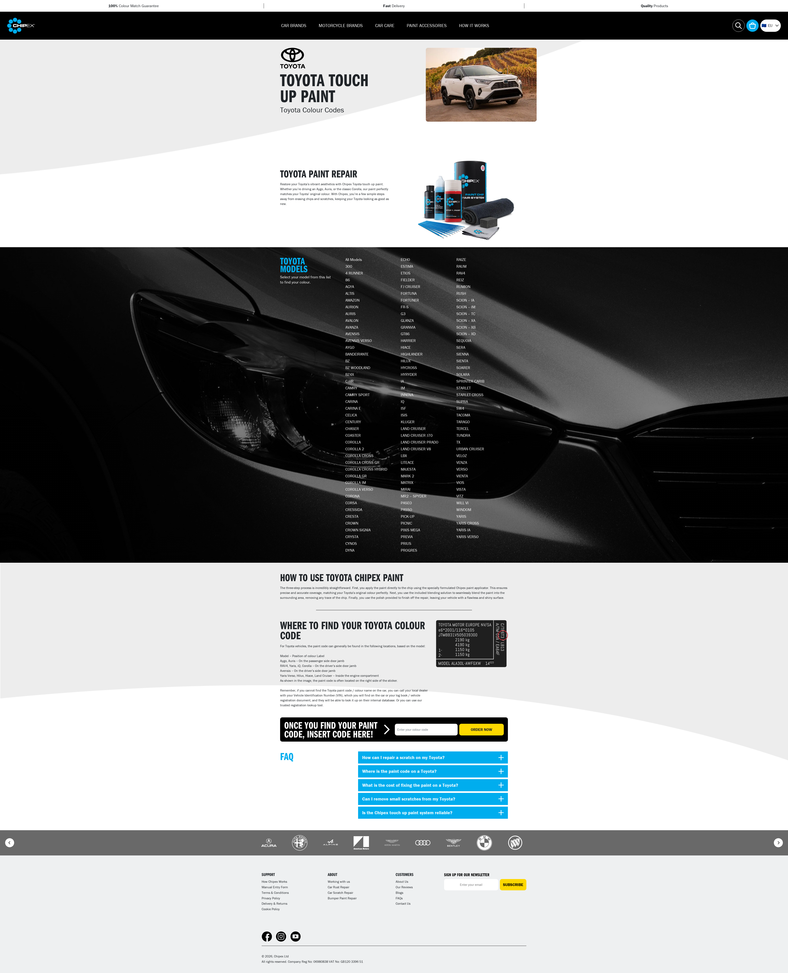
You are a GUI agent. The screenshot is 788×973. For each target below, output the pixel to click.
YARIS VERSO (467, 536)
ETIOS (405, 273)
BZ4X (349, 374)
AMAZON (352, 300)
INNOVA (407, 394)
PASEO (406, 502)
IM (403, 387)
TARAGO (463, 421)
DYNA (349, 550)
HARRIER (408, 340)
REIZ (460, 279)
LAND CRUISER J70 (417, 435)
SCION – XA (465, 320)
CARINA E (353, 408)
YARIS (461, 516)
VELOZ (461, 455)
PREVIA (407, 536)
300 (348, 266)
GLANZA (407, 320)
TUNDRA (463, 435)
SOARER (463, 367)
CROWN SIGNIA (358, 529)
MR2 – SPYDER (413, 496)
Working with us (339, 881)
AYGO (349, 347)
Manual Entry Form (275, 887)
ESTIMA (407, 266)
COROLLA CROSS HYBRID (366, 469)
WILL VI (462, 502)
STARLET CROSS (469, 394)
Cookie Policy (271, 909)
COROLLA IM (355, 482)
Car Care (384, 25)
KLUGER (408, 421)
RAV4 (460, 273)
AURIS (350, 313)
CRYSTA (351, 536)
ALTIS (349, 293)
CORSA (351, 502)
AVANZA (351, 327)
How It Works (474, 25)
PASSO (406, 509)
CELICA (351, 415)
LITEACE (407, 462)
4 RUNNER (354, 273)
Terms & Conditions (275, 893)
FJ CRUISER (410, 286)
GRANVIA (408, 327)
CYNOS (351, 543)
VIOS (460, 482)
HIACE (406, 347)
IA (402, 381)
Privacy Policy (271, 898)
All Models (353, 259)
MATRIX (407, 482)
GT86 (405, 333)
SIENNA (462, 354)
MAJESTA (408, 469)
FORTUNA (409, 293)
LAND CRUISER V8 (416, 448)
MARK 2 (407, 475)
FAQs (399, 898)
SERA (460, 347)
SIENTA (462, 360)
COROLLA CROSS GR (362, 462)
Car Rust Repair (338, 887)
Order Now (481, 729)
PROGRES (409, 550)
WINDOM (463, 509)
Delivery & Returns (274, 903)
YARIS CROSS (467, 523)
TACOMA (463, 415)
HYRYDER (409, 374)
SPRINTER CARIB (470, 381)
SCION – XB (465, 327)
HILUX (406, 360)
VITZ (459, 496)
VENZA (461, 462)
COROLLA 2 (354, 448)
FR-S (405, 306)
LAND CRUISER (413, 428)
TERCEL (462, 428)
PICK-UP (408, 516)
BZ (347, 360)
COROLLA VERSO (359, 489)
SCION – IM (465, 306)
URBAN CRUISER (470, 448)
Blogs (399, 893)
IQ (402, 401)
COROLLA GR (356, 475)
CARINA (351, 401)
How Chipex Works (274, 881)
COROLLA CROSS (359, 455)
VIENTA (462, 475)
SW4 (460, 408)
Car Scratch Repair (340, 893)
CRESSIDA (353, 509)
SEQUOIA (463, 340)
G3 (403, 313)
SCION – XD (466, 333)
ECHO (405, 259)
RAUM (461, 266)
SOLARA (463, 374)
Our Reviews (404, 887)
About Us (402, 881)
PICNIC (406, 523)
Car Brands (293, 25)
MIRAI (405, 489)
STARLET (463, 387)
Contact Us (403, 903)
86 (347, 279)
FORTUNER (410, 300)
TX (458, 442)
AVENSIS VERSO (358, 340)
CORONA (352, 496)
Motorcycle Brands (341, 25)
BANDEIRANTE (357, 354)
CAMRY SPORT (357, 394)
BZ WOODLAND (357, 367)
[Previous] (9, 842)
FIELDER (408, 279)
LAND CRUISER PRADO (419, 442)
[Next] (778, 842)
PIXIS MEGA (410, 529)
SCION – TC (465, 313)
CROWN (351, 523)
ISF (403, 408)
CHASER (352, 428)
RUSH (461, 293)
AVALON (351, 320)
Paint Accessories (427, 25)
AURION (351, 306)
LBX (404, 455)
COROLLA (353, 442)
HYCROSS (409, 367)
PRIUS (406, 543)
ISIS (404, 415)
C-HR (349, 381)
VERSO (462, 469)
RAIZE (461, 259)
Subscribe (513, 884)
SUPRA (462, 401)
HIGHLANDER (412, 354)
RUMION (463, 286)
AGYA (349, 286)
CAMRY (351, 387)
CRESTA (351, 516)
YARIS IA (463, 529)
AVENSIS (352, 333)
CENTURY (353, 421)
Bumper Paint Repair (342, 898)
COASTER (353, 435)
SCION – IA (465, 300)
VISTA (461, 489)
